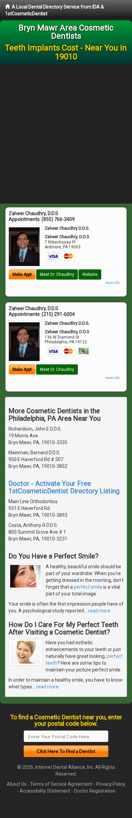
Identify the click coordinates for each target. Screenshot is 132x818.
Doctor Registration (94, 791)
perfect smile (88, 587)
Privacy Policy (110, 784)
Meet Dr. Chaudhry (57, 274)
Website (89, 274)
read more (99, 610)
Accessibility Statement (45, 791)
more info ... (114, 283)
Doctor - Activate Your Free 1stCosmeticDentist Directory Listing (63, 487)
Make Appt (22, 274)
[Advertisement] (66, 134)
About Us (16, 784)
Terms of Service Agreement (61, 784)
